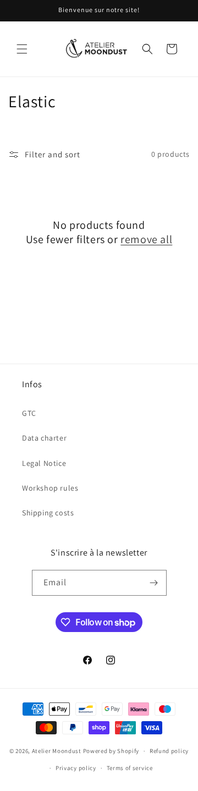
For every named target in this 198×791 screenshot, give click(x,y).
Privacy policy (76, 768)
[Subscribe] (154, 583)
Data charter (44, 438)
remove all (146, 239)
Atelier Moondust (56, 751)
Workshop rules (50, 488)
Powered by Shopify (111, 751)
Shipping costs (48, 513)
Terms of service (130, 768)
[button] (22, 49)
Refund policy (169, 751)
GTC (29, 413)
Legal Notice (44, 463)
